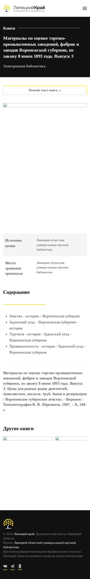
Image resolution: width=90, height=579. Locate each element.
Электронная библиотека (24, 66)
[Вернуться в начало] (24, 8)
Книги (9, 28)
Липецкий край (24, 534)
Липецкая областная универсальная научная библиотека (52, 244)
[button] (85, 8)
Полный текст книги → (45, 90)
